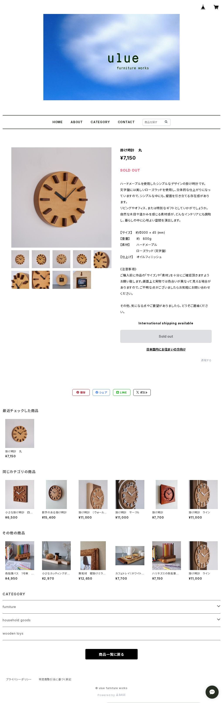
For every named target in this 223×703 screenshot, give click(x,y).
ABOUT (77, 122)
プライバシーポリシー (19, 679)
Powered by (107, 695)
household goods (17, 620)
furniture (9, 607)
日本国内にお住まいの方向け (166, 349)
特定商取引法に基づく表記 (55, 679)
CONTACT (126, 122)
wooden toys (13, 633)
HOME (57, 122)
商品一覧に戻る (111, 654)
